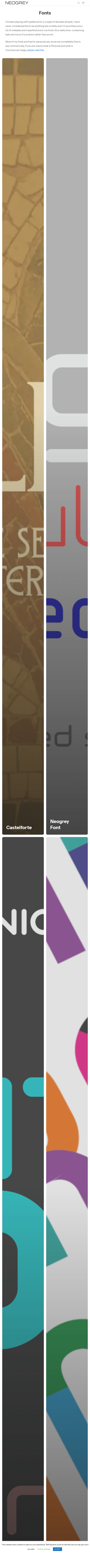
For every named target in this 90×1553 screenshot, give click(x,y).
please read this (35, 50)
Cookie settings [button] (43, 1549)
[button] (83, 3)
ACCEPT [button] (57, 1549)
